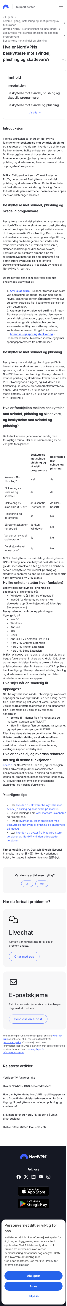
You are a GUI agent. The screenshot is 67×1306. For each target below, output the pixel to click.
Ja (27, 883)
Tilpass (32, 1296)
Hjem (10, 17)
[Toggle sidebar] (61, 7)
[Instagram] (48, 1177)
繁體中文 (54, 857)
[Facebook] (18, 1177)
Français (8, 853)
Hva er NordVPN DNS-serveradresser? (27, 1086)
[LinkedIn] (33, 1177)
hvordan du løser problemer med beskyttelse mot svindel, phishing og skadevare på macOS (36, 824)
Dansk (25, 849)
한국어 (38, 853)
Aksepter (32, 1276)
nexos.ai (8, 765)
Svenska (42, 857)
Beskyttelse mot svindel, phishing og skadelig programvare (30, 34)
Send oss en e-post (28, 1019)
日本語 (29, 853)
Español (57, 849)
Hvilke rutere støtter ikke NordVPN (24, 1127)
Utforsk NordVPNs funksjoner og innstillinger (30, 28)
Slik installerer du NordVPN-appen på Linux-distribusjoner (31, 1116)
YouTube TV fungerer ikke (19, 1077)
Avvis (32, 1286)
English (46, 849)
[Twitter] (26, 1177)
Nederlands (51, 853)
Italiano (19, 853)
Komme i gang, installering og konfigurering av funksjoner (31, 22)
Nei (42, 883)
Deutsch (36, 849)
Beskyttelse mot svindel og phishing (25, 40)
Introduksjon (17, 85)
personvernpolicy (12, 1042)
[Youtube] (41, 1177)
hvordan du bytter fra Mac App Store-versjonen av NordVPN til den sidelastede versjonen (35, 836)
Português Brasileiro (24, 857)
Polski (6, 857)
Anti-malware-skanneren (51, 812)
